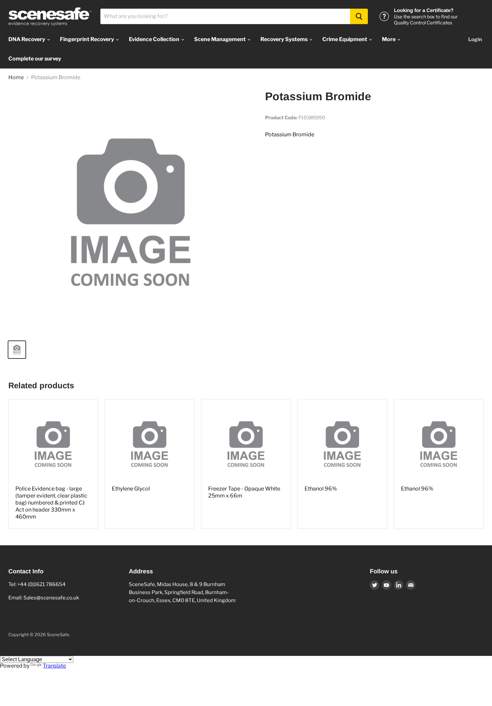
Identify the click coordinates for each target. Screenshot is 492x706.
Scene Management (220, 39)
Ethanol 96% (321, 488)
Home (16, 78)
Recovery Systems (284, 39)
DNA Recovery (27, 39)
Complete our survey (34, 58)
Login (475, 39)
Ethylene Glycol (131, 488)
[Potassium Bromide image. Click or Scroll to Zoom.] (130, 212)
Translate (54, 666)
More (389, 39)
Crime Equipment (345, 39)
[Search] (359, 16)
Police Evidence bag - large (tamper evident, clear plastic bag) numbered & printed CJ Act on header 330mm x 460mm (51, 502)
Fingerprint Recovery (87, 39)
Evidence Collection (154, 39)
